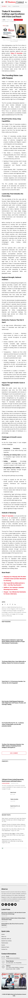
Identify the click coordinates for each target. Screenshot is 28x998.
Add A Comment (14, 753)
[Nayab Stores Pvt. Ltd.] (5, 807)
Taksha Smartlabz (14, 799)
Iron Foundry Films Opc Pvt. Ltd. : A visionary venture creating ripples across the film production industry (13, 724)
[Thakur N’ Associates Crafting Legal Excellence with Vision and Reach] (14, 37)
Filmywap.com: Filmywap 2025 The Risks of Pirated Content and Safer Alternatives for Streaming (15, 578)
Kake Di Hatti (13, 792)
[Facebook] (2, 904)
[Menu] (2, 2)
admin (4, 19)
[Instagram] (6, 904)
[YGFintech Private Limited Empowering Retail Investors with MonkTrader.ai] (14, 771)
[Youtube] (15, 904)
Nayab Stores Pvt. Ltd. (15, 806)
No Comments (6, 21)
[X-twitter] (12, 904)
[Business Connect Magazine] (14, 2)
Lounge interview (18, 19)
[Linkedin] (9, 904)
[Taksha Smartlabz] (5, 800)
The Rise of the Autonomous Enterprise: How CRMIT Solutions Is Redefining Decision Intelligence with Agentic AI (13, 746)
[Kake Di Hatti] (5, 794)
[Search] (26, 2)
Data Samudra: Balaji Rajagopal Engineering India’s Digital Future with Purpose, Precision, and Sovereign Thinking (14, 703)
